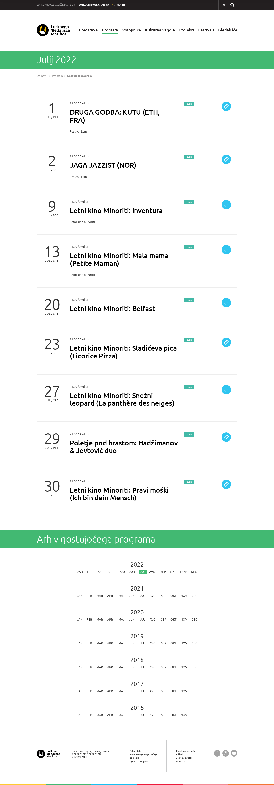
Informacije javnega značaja (143, 754)
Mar (100, 571)
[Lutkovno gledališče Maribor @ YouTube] (234, 753)
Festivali (206, 30)
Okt (173, 571)
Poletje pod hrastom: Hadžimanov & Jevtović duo (124, 446)
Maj (122, 571)
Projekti (186, 30)
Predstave (88, 30)
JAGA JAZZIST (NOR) (103, 165)
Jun (132, 571)
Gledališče (227, 30)
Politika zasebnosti (185, 751)
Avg (152, 571)
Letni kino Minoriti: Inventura (116, 210)
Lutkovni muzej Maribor (94, 4)
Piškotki (180, 754)
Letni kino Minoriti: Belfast (112, 308)
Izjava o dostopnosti (139, 761)
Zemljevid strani (184, 757)
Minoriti (119, 4)
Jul (142, 595)
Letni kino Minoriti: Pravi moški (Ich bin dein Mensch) (119, 494)
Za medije (134, 757)
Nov (183, 571)
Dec (194, 571)
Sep (163, 571)
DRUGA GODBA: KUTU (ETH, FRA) (115, 116)
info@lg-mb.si (80, 756)
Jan (80, 571)
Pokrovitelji (135, 751)
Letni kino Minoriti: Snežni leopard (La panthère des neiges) (122, 399)
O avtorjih (181, 761)
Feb (90, 571)
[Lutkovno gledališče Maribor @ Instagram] (225, 753)
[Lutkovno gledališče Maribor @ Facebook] (217, 753)
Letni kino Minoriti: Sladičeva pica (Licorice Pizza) (123, 352)
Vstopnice (131, 30)
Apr (110, 571)
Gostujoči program (79, 75)
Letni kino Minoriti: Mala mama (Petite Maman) (119, 259)
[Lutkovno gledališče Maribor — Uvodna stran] (53, 30)
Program (110, 30)
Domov (41, 75)
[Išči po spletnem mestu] (232, 4)
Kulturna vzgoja (160, 30)
